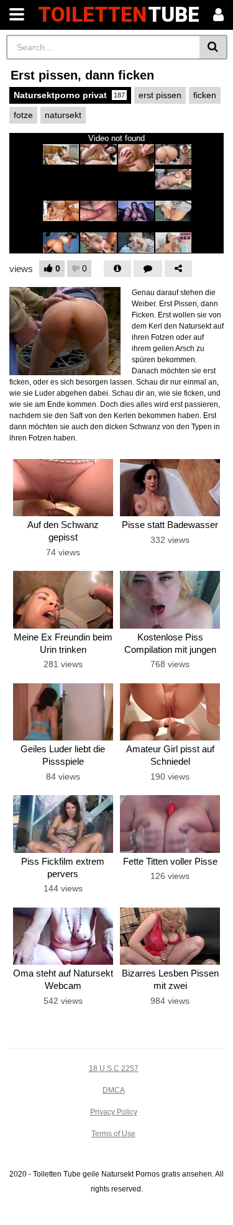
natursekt (63, 115)
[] (213, 47)
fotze (23, 115)
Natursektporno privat (69, 95)
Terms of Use (113, 1133)
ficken (204, 95)
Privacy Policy (113, 1112)
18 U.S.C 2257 (114, 1068)
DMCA (114, 1090)
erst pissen (160, 95)
